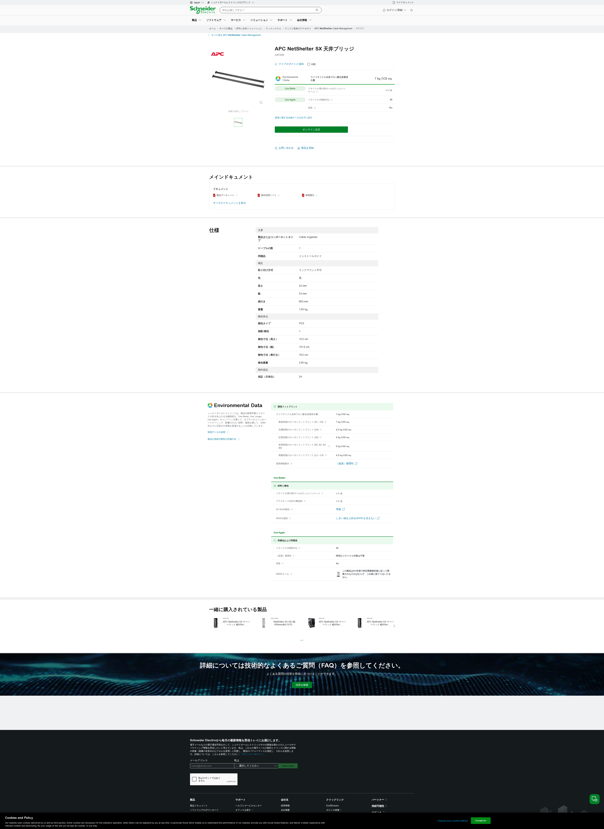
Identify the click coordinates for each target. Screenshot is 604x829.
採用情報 (285, 805)
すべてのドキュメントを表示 (229, 202)
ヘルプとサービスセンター (248, 805)
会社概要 (285, 810)
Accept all (480, 820)
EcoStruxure (332, 805)
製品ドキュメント (199, 805)
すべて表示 (236, 35)
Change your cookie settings (453, 820)
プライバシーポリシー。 (253, 754)
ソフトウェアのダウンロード (204, 810)
